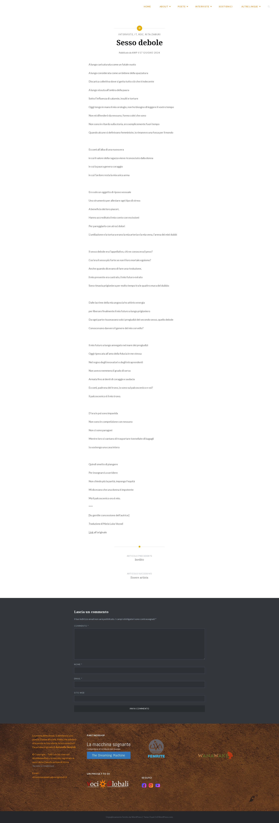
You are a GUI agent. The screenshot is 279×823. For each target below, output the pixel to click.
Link (91, 532)
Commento (81, 626)
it (135, 34)
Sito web (79, 693)
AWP (135, 52)
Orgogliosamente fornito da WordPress (124, 817)
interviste (125, 34)
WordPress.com (165, 817)
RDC (141, 34)
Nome (78, 664)
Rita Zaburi (153, 34)
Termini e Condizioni (43, 765)
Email (78, 678)
